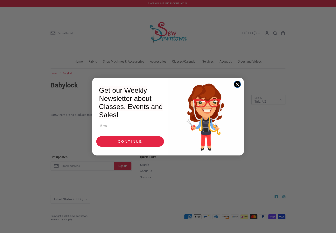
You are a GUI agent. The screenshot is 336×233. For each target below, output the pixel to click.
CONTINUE (130, 141)
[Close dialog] (237, 84)
